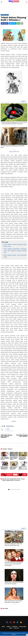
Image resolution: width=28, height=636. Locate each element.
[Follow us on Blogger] (20, 622)
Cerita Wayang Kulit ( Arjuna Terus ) (13, 458)
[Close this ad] (27, 635)
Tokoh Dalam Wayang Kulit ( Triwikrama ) (4, 468)
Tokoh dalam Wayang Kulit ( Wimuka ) (13, 18)
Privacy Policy (22, 626)
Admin (8, 429)
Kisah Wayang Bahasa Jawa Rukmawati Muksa (15, 256)
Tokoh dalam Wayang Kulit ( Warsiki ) (21, 436)
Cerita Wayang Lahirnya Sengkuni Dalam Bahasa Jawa (15, 245)
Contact (8, 626)
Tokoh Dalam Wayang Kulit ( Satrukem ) (22, 458)
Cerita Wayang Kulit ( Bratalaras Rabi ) (23, 468)
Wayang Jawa (10, 426)
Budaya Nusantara (16, 633)
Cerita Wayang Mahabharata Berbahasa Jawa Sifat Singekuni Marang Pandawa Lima (15, 250)
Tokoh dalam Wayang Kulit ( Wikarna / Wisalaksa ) (6, 436)
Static (10, 628)
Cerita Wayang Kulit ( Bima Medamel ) (13, 468)
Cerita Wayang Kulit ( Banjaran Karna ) (5, 458)
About (3, 626)
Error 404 (16, 628)
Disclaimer (14, 626)
